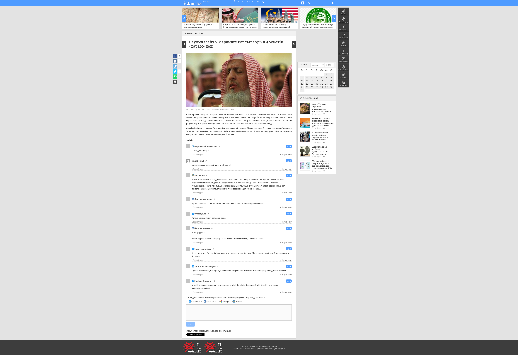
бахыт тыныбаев (202, 249)
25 (307, 87)
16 (331, 80)
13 (317, 80)
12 (312, 80)
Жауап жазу (286, 154)
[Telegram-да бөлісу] (175, 66)
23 (331, 83)
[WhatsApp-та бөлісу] (175, 76)
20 (317, 83)
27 (317, 87)
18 (307, 83)
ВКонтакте (211, 301)
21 (321, 83)
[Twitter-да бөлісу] (175, 71)
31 (302, 90)
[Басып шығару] (175, 82)
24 (302, 87)
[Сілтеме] (219, 146)
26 (312, 87)
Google (226, 301)
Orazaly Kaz (200, 213)
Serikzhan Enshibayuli (205, 266)
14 (321, 80)
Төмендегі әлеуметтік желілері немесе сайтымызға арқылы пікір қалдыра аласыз (225, 297)
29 (326, 87)
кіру (236, 297)
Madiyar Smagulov (203, 281)
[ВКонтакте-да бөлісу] (175, 61)
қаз (204, 1)
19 (312, 83)
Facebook (195, 301)
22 (326, 83)
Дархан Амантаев (203, 199)
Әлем (201, 33)
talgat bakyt (198, 160)
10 (302, 80)
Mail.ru (239, 301)
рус (208, 1)
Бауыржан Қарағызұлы (205, 146)
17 (302, 83)
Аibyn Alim (199, 175)
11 (307, 80)
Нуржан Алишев (202, 228)
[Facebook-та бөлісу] (175, 56)
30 (331, 87)
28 (321, 87)
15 (326, 80)
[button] (289, 146)
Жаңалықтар (191, 33)
